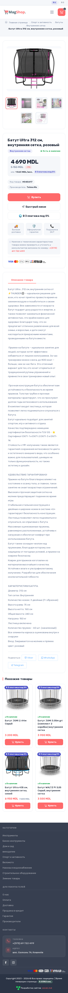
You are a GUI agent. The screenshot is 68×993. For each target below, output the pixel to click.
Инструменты (10, 835)
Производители (12, 921)
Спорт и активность (14, 857)
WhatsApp (49, 657)
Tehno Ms (32, 187)
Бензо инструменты (14, 841)
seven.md (47, 988)
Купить (36, 197)
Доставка (8, 905)
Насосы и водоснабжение (17, 867)
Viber (30, 657)
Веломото (8, 862)
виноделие (9, 851)
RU (54, 2)
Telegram (18, 665)
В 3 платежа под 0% (36, 215)
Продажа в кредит (13, 910)
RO (62, 2)
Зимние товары (11, 878)
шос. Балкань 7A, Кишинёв (28, 952)
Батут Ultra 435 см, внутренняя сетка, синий (16, 790)
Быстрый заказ (36, 206)
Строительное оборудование (19, 873)
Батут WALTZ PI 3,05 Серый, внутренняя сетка (49, 790)
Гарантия (8, 916)
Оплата (7, 900)
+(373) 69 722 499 (23, 943)
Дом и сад (8, 846)
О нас (6, 894)
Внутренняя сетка (20, 151)
